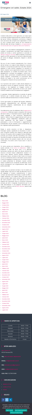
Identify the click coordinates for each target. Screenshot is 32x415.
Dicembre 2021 (5, 272)
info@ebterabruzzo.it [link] (12, 361)
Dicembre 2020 (6, 299)
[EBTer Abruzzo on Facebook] (3, 400)
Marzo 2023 (5, 240)
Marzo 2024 (5, 213)
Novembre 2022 (6, 248)
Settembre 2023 (6, 227)
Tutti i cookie (9, 410)
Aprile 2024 (5, 211)
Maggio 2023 (5, 235)
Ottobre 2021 (5, 277)
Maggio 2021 (5, 288)
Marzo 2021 (5, 292)
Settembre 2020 (6, 305)
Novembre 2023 (6, 222)
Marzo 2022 (5, 266)
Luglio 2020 (5, 310)
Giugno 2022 (5, 259)
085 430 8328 (8, 356)
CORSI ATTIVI (7, 387)
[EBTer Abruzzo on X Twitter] (6, 400)
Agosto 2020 (5, 307)
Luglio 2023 (5, 231)
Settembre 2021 (6, 279)
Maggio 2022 (5, 261)
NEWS (5, 389)
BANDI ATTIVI (7, 384)
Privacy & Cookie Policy (16, 412)
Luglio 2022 (5, 257)
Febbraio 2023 (5, 242)
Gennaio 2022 (5, 270)
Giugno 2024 (5, 207)
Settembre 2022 (6, 253)
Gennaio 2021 (5, 296)
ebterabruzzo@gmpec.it (12, 365)
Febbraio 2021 (5, 294)
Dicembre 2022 (6, 246)
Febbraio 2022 (5, 268)
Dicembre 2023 (6, 220)
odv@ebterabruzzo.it (11, 369)
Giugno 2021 (5, 285)
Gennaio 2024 (5, 218)
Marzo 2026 (5, 200)
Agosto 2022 (5, 255)
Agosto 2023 (5, 229)
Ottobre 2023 (5, 224)
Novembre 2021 (6, 275)
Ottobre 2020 (5, 303)
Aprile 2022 (5, 264)
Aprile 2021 (4, 290)
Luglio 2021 (5, 283)
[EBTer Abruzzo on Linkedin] (10, 400)
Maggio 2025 (5, 203)
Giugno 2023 (5, 233)
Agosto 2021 (5, 281)
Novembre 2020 (6, 301)
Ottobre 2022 (5, 251)
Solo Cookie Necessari (20, 410)
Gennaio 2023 (5, 244)
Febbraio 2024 (5, 216)
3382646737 (17, 356)
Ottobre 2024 (5, 205)
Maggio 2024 (5, 209)
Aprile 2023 (5, 237)
